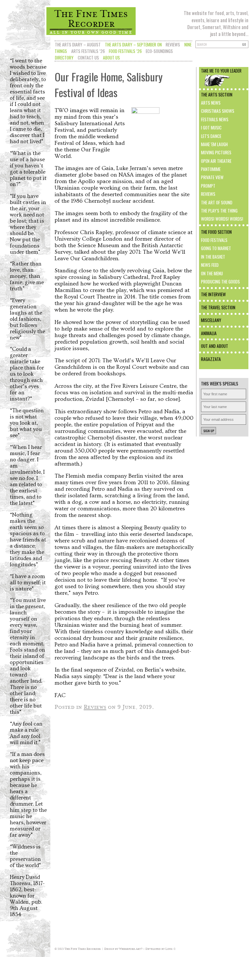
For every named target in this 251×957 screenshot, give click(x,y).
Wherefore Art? (130, 949)
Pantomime (211, 169)
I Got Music (211, 127)
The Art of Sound (216, 202)
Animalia (209, 333)
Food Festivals (214, 240)
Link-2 (170, 949)
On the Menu (212, 273)
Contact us (88, 57)
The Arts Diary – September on (133, 44)
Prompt (208, 185)
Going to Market (216, 248)
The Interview (213, 294)
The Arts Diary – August (78, 44)
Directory (64, 57)
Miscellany (211, 320)
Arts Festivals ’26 (88, 51)
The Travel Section (218, 307)
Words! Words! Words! (222, 218)
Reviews (173, 44)
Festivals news (214, 119)
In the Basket (213, 256)
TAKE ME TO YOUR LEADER (221, 71)
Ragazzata (211, 359)
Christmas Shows (217, 111)
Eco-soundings (159, 51)
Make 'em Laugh (214, 144)
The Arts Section (216, 94)
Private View (212, 177)
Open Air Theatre (216, 161)
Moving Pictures (216, 152)
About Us (111, 57)
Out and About (214, 346)
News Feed (210, 265)
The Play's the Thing (219, 210)
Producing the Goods (220, 281)
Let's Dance (211, 136)
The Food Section (216, 232)
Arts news (211, 102)
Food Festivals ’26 (125, 51)
